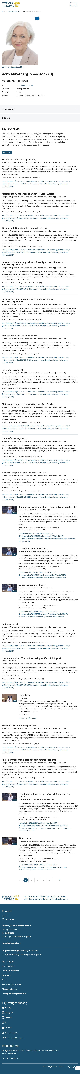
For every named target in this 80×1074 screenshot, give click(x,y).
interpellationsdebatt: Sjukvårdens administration (42, 617)
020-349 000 (9, 933)
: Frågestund (28, 718)
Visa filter (7, 152)
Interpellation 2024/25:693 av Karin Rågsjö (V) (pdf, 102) (42, 536)
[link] (20, 880)
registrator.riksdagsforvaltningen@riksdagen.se (23, 955)
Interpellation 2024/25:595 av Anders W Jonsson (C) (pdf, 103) (44, 614)
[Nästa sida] (59, 880)
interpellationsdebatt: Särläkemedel (37, 870)
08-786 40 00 (9, 919)
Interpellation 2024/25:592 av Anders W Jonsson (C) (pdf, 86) (44, 867)
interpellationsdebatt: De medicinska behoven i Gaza (43, 578)
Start (3, 11)
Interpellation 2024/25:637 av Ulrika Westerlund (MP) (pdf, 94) (44, 825)
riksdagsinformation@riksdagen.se (18, 937)
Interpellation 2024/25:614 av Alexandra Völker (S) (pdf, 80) (43, 575)
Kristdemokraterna (25, 85)
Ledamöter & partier (13, 11)
